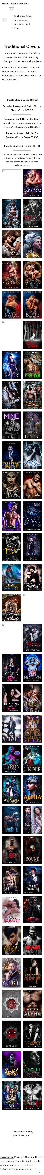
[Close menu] (11, 9)
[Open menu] (4, 20)
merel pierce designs (15, 3)
